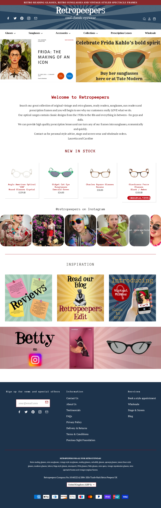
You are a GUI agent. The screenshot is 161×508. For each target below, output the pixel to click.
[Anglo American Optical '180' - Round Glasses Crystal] (22, 172)
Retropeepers (50, 477)
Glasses (9, 33)
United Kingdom (80, 484)
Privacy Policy (73, 422)
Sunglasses (35, 33)
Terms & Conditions (77, 434)
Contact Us (72, 398)
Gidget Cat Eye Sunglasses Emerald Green (61, 187)
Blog (130, 416)
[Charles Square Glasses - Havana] (100, 172)
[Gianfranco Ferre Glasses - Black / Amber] (139, 172)
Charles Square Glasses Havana (100, 185)
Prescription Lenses (121, 33)
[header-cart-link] (153, 18)
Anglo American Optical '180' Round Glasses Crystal (22, 187)
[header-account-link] (148, 18)
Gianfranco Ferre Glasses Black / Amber (139, 187)
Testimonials (73, 410)
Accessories (62, 33)
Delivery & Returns (76, 428)
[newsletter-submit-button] (47, 402)
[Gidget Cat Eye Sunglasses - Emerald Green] (61, 172)
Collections (89, 33)
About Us (71, 404)
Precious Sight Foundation (80, 440)
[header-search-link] (143, 18)
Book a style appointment (142, 398)
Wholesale (150, 33)
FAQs (69, 416)
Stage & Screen (136, 410)
